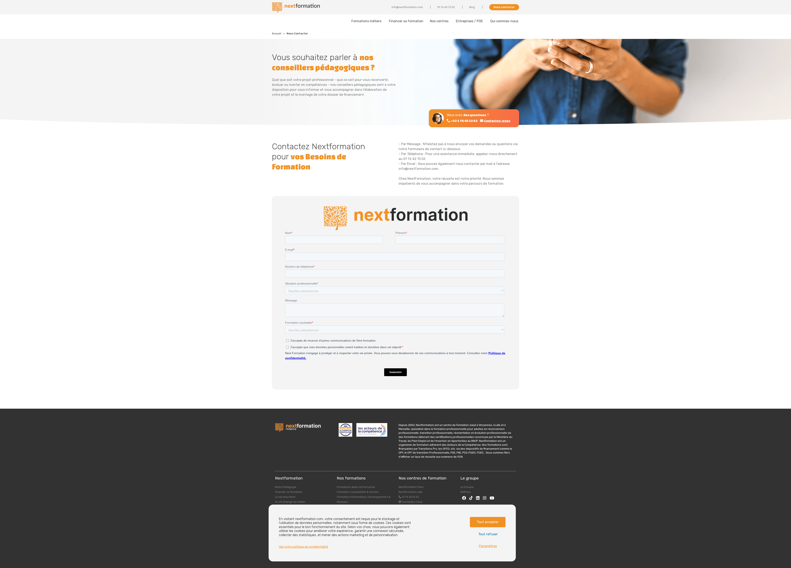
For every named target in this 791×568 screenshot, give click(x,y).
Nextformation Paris (411, 487)
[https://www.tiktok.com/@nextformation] (471, 498)
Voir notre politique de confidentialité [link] (303, 547)
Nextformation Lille (410, 491)
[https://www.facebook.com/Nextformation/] (464, 498)
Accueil (276, 33)
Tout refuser (488, 534)
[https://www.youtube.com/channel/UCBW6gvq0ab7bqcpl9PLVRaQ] (492, 498)
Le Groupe (467, 487)
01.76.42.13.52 (410, 496)
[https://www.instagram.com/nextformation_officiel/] (484, 498)
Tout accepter (487, 522)
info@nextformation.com (407, 7)
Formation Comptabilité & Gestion (358, 491)
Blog (472, 7)
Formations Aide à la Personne (356, 487)
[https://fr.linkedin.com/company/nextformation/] (478, 498)
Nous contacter (504, 7)
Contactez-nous (411, 501)
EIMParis (465, 491)
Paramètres (488, 546)
